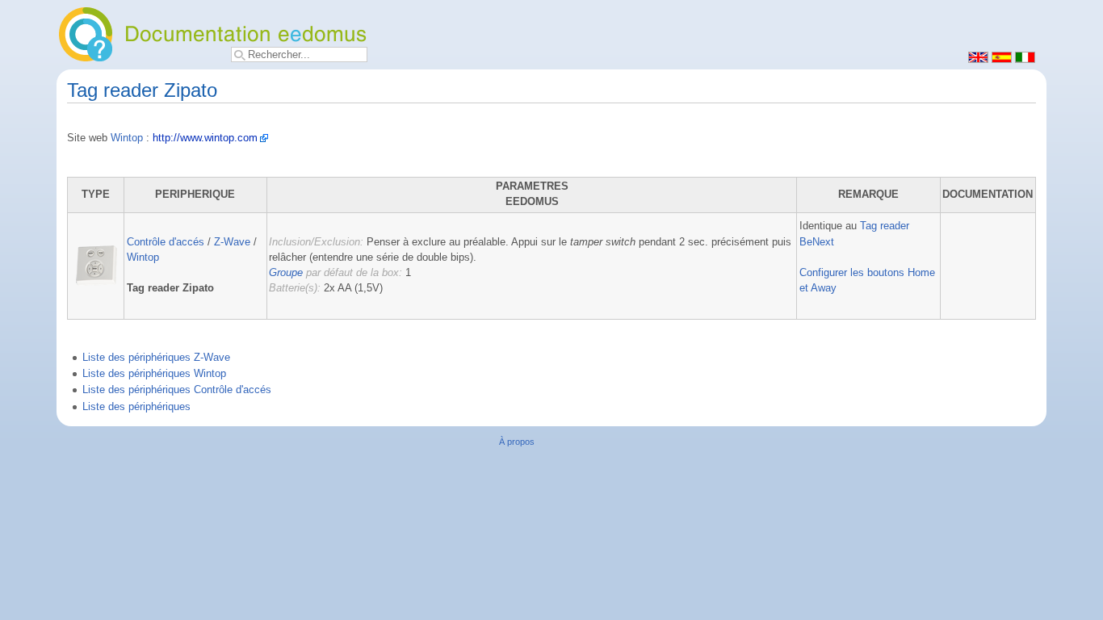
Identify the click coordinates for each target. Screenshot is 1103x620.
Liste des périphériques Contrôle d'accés (176, 390)
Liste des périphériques (136, 407)
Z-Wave (232, 242)
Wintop (127, 138)
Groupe (286, 273)
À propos (517, 441)
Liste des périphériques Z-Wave (156, 357)
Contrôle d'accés (165, 242)
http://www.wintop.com (205, 138)
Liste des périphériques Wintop (154, 373)
